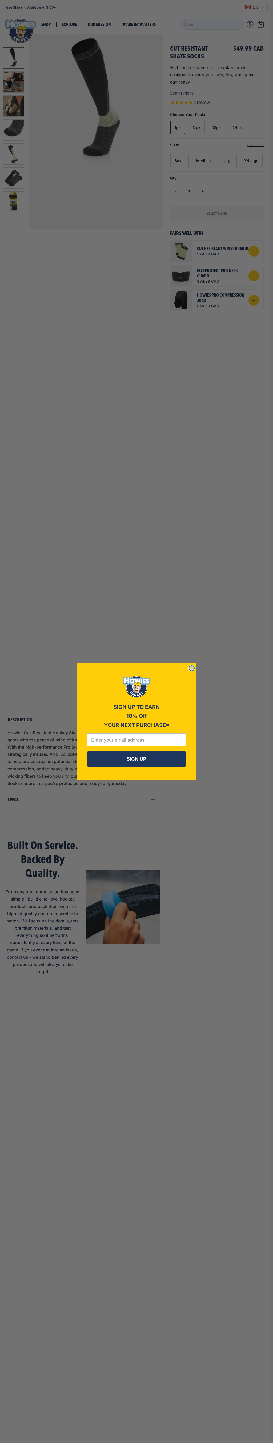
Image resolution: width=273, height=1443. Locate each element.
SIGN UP (136, 759)
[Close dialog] (191, 668)
